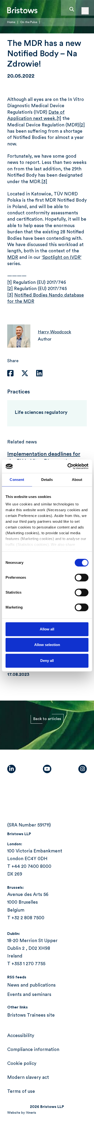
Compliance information (33, 1049)
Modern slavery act (28, 1077)
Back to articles (47, 719)
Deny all (47, 661)
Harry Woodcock (54, 332)
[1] (59, 118)
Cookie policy (21, 1063)
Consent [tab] (17, 480)
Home (11, 22)
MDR (12, 257)
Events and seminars (29, 994)
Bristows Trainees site (31, 1015)
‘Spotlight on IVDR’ (61, 257)
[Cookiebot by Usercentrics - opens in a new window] (67, 466)
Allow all (47, 629)
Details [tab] (47, 480)
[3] (44, 182)
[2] (82, 125)
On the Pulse (28, 22)
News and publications (31, 985)
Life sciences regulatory (41, 412)
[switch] (81, 577)
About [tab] (77, 480)
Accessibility (20, 1035)
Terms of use (21, 1091)
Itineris (31, 1112)
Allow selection (47, 645)
